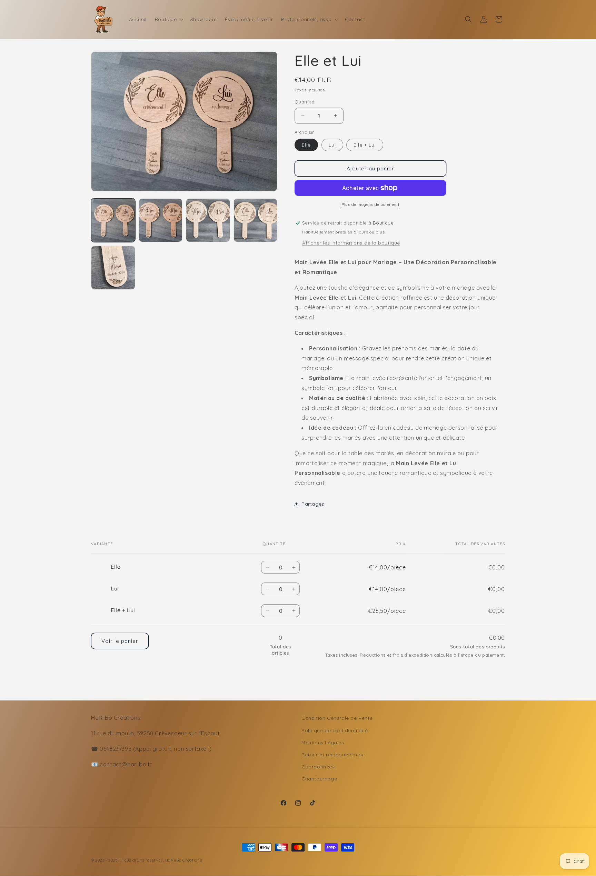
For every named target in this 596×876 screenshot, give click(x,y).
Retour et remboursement (333, 754)
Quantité (304, 101)
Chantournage (319, 779)
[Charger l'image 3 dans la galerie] (208, 220)
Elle (306, 145)
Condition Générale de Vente (336, 718)
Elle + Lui (365, 145)
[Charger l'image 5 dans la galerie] (113, 268)
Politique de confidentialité (334, 730)
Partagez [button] (312, 504)
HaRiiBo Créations (183, 860)
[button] (168, 19)
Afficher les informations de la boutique (351, 243)
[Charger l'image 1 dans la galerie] (113, 220)
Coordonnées (318, 767)
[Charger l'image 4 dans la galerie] (256, 220)
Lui (332, 145)
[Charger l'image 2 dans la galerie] (161, 220)
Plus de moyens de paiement (370, 204)
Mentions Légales (322, 742)
